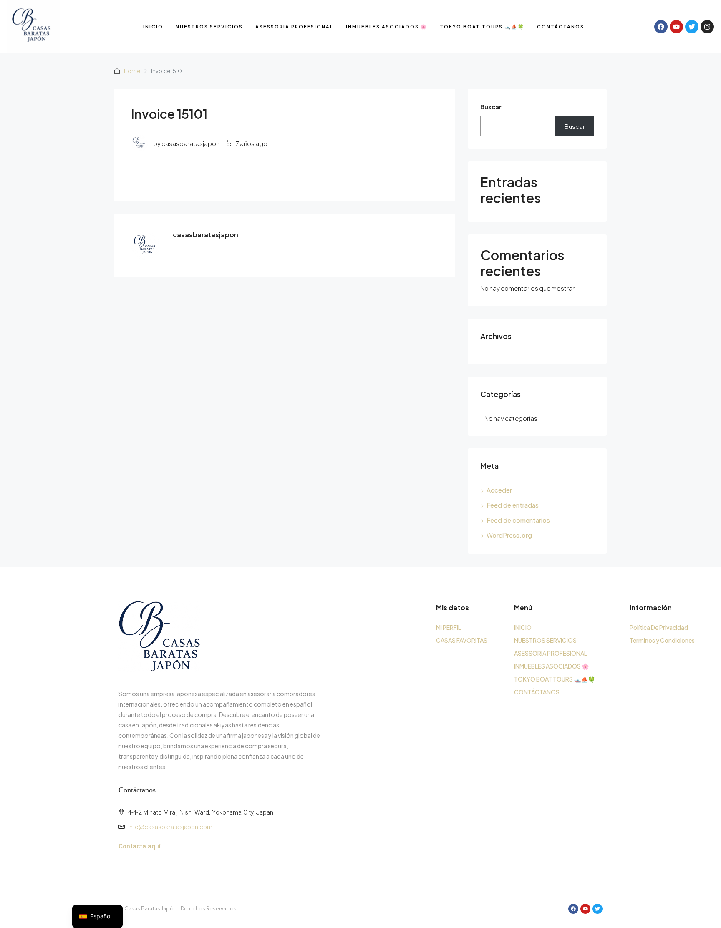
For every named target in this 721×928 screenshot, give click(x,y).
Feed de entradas (513, 505)
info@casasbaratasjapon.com (170, 827)
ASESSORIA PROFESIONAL (294, 26)
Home (132, 71)
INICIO (153, 26)
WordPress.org (509, 535)
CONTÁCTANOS (560, 26)
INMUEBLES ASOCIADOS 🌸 (386, 26)
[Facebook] (661, 26)
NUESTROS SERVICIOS (209, 26)
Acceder (499, 490)
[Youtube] (676, 26)
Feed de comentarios (518, 520)
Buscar (491, 107)
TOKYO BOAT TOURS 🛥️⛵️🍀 (482, 26)
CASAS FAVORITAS (461, 640)
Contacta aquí (139, 846)
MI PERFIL (448, 627)
